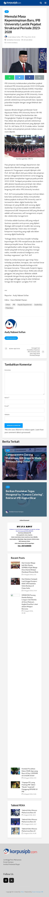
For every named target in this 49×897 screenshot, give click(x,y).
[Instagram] (5, 880)
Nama (7, 397)
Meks (22, 892)
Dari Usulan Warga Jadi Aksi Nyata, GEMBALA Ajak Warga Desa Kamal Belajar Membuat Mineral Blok (30, 567)
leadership (38, 305)
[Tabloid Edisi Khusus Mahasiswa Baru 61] (15, 831)
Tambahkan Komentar (13, 40)
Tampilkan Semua (11, 338)
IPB (7, 11)
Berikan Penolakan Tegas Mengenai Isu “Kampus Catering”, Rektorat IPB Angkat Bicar (24, 495)
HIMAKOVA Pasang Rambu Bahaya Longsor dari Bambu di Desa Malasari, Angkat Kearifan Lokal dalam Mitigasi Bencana (30, 602)
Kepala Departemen (25, 305)
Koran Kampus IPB (37, 892)
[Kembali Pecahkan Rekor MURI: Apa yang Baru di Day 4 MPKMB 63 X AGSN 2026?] (15, 771)
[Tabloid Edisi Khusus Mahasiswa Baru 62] (15, 822)
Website (7, 414)
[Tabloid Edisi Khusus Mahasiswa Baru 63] (15, 812)
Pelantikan (9, 308)
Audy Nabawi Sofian (14, 37)
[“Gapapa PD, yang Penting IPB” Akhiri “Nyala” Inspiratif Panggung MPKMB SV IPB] (15, 785)
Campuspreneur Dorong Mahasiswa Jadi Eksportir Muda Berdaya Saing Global (23, 458)
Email (7, 406)
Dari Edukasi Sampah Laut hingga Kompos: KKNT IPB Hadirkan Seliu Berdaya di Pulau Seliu (29, 583)
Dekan (8, 305)
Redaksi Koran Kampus (16, 475)
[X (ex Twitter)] (11, 880)
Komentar (8, 370)
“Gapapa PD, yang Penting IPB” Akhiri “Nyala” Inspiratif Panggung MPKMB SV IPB (30, 787)
